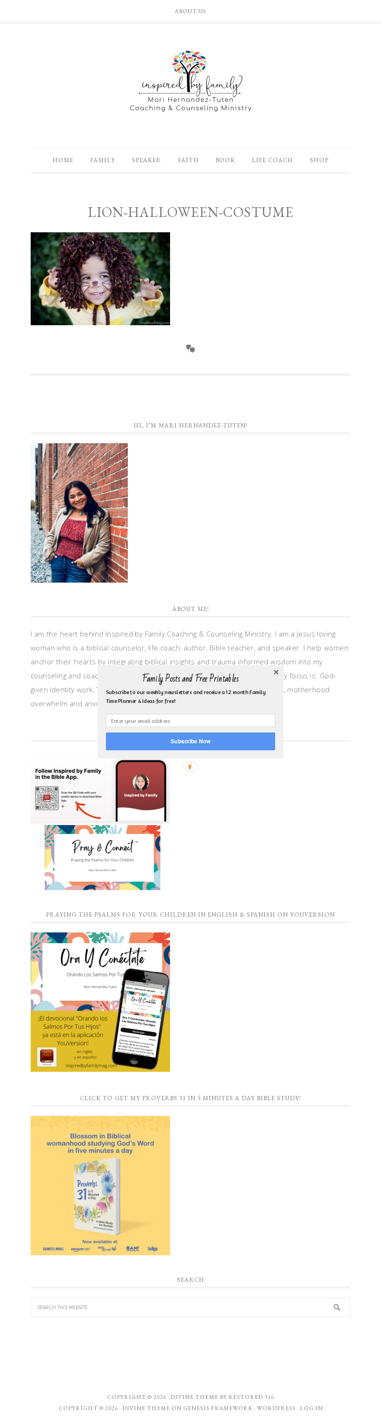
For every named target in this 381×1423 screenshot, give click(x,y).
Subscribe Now (190, 741)
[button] (190, 678)
